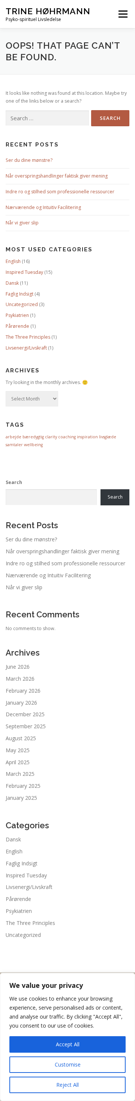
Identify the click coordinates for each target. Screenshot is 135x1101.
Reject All (67, 1084)
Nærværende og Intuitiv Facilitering (43, 207)
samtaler (14, 444)
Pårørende (17, 326)
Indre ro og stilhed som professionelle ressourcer (60, 191)
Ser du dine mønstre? (29, 160)
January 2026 (21, 702)
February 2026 (23, 690)
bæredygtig (33, 436)
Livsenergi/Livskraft (26, 348)
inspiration (87, 436)
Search (14, 482)
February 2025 (23, 785)
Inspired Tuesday (24, 272)
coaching (67, 436)
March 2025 (20, 773)
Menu (122, 14)
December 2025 (25, 714)
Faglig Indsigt (19, 294)
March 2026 (20, 678)
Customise (68, 1064)
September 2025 (26, 726)
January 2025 (21, 797)
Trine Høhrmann (48, 11)
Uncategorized (22, 304)
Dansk (12, 283)
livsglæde (107, 436)
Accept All (68, 1044)
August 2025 (21, 738)
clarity (51, 436)
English (13, 261)
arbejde (13, 436)
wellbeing (33, 444)
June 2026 (18, 666)
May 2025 (18, 750)
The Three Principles (28, 337)
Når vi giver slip (22, 223)
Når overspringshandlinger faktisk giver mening (57, 176)
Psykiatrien (17, 315)
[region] (67, 1037)
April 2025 (18, 762)
